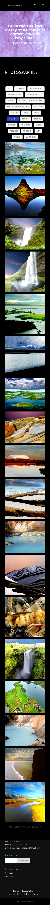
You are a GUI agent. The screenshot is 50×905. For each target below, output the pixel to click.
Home (16, 891)
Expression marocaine (18, 107)
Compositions (14, 95)
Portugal (25, 125)
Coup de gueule (34, 95)
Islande (12, 119)
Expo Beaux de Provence (30, 101)
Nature (11, 125)
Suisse (39, 125)
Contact (36, 894)
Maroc (25, 119)
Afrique (20, 89)
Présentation (28, 891)
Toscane (14, 131)
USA (38, 131)
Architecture (36, 89)
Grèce (26, 113)
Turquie (27, 131)
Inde (36, 113)
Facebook (9, 873)
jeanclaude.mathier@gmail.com (26, 848)
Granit (14, 113)
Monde (37, 119)
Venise (17, 137)
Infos (26, 894)
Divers (11, 101)
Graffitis (38, 107)
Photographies (14, 894)
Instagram (9, 876)
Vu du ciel (31, 137)
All (9, 89)
